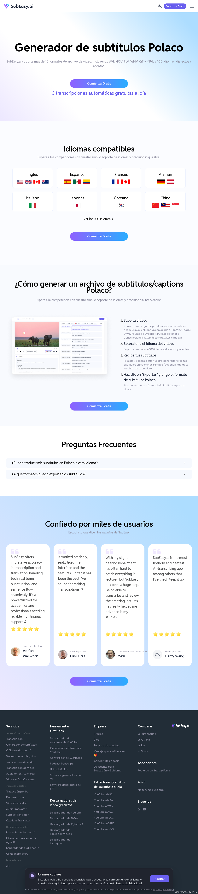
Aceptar (160, 878)
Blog (97, 739)
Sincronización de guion (21, 756)
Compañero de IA (17, 853)
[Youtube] (144, 810)
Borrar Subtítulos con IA (20, 832)
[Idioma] (160, 6)
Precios (98, 734)
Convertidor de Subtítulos (66, 757)
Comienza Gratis (175, 6)
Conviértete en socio (106, 761)
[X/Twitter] (139, 810)
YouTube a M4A (103, 800)
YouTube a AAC (103, 812)
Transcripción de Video (20, 768)
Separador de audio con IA (22, 848)
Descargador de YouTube (66, 812)
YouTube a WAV (103, 806)
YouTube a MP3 (103, 794)
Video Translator (16, 803)
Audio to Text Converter (20, 773)
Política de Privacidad (129, 883)
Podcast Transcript (61, 763)
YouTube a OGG (104, 829)
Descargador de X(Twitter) (66, 824)
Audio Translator (16, 809)
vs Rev (141, 745)
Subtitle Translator (17, 814)
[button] (160, 6)
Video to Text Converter (21, 779)
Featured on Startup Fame (154, 770)
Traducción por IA (17, 791)
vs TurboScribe (147, 734)
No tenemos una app (151, 790)
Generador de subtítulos (21, 744)
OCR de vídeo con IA (18, 750)
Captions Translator (18, 820)
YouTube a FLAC (104, 817)
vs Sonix (143, 751)
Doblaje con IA (15, 797)
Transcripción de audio (20, 762)
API (8, 866)
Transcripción (14, 739)
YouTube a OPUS (104, 823)
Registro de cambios (106, 745)
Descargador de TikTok (64, 818)
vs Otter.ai (144, 739)
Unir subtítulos (59, 769)
